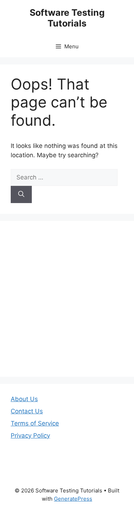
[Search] (21, 194)
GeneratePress (73, 498)
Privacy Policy (30, 435)
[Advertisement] (67, 299)
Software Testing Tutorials (67, 18)
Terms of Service (35, 423)
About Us (24, 399)
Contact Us (27, 411)
